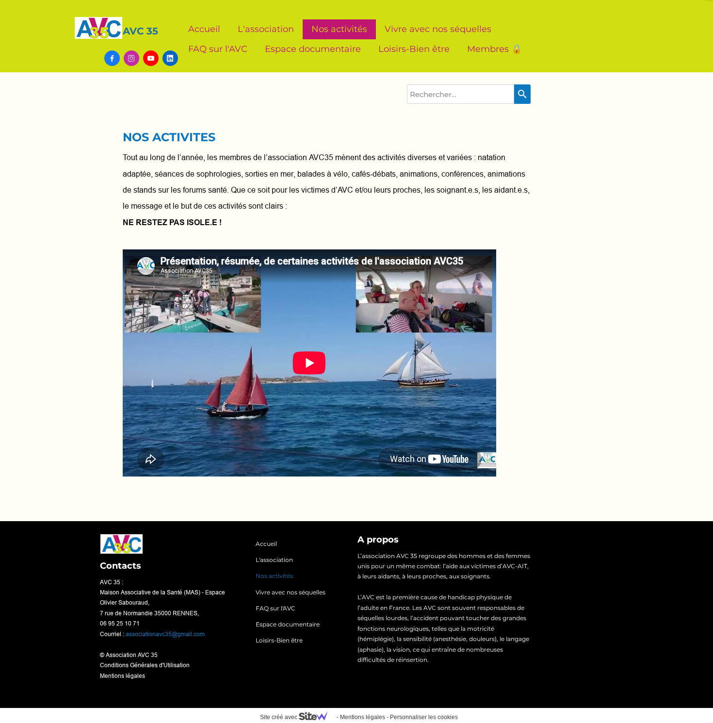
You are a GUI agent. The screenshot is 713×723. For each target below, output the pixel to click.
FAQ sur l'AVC (217, 49)
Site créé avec (279, 717)
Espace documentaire (313, 49)
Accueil (204, 29)
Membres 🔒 (494, 49)
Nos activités (339, 29)
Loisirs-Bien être (414, 49)
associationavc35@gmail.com (165, 634)
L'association (266, 29)
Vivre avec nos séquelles (438, 29)
